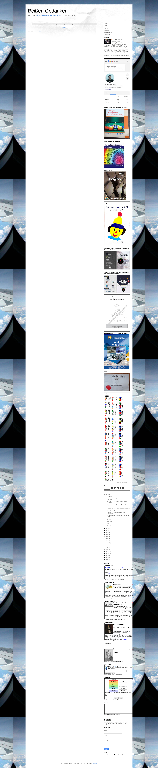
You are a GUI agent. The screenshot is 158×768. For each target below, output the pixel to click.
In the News (106, 644)
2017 (107, 543)
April (108, 525)
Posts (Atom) (38, 31)
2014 (107, 549)
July (108, 519)
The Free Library (119, 661)
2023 (107, 532)
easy (114, 666)
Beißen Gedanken (48, 11)
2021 (107, 536)
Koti (106, 25)
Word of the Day (107, 579)
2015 (107, 547)
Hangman (106, 714)
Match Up (106, 699)
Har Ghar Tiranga (111, 510)
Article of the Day (107, 598)
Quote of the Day (107, 661)
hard (117, 666)
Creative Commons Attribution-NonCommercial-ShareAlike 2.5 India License (115, 723)
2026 (107, 494)
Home (64, 28)
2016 (107, 545)
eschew (107, 567)
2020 (107, 538)
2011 (107, 555)
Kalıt (106, 28)
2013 (107, 551)
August (109, 496)
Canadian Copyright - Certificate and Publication (118, 508)
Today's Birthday (107, 640)
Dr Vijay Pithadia (117, 39)
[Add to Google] (132, 666)
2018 (107, 541)
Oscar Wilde (116, 651)
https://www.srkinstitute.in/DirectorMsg (49, 15)
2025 (107, 528)
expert (121, 666)
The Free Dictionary (120, 579)
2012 (107, 553)
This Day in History (108, 619)
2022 (107, 534)
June (108, 521)
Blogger (95, 763)
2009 (107, 559)
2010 (107, 557)
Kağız (106, 27)
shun (109, 573)
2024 (107, 530)
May (108, 523)
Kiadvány (107, 30)
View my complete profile (110, 57)
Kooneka (107, 34)
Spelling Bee (106, 674)
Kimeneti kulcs (108, 32)
